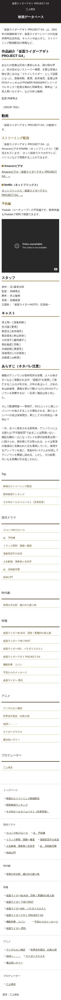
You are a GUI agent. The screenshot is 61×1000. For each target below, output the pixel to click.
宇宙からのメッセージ (46, 921)
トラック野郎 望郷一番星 (20, 839)
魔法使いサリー (14, 962)
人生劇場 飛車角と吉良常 (20, 846)
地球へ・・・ (13, 956)
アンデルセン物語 (15, 949)
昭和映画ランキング (17, 805)
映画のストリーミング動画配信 (22, 798)
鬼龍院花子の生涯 (49, 839)
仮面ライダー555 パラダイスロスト (26, 908)
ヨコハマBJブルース (17, 833)
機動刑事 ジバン (15, 921)
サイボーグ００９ (35, 956)
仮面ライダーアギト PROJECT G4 (24, 915)
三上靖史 (11, 984)
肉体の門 (11, 852)
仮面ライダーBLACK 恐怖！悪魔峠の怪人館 (30, 895)
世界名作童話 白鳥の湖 (43, 949)
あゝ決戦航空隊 (48, 846)
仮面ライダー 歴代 (16, 928)
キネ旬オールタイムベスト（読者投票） (27, 811)
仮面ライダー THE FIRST (20, 902)
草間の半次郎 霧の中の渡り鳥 (22, 874)
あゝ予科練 (39, 833)
